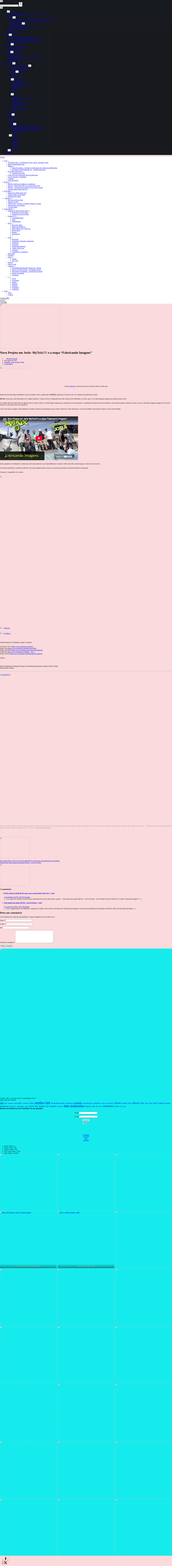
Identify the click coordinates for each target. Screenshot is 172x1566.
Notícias (161, 1103)
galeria (129, 1103)
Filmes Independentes (19, 246)
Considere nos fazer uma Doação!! (86, 1137)
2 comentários (8, 364)
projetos (42, 1106)
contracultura (25, 1103)
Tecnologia (15, 280)
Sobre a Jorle (12, 264)
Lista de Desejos (13, 180)
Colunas (10, 266)
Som (9, 223)
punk (47, 1106)
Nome (2, 920)
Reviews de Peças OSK (15, 200)
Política (14, 282)
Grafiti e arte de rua (18, 248)
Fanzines (11, 255)
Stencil (100, 1106)
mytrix (155, 1103)
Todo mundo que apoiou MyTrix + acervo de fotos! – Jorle (23, 903)
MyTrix (6, 182)
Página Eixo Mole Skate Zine (17, 193)
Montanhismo (16, 221)
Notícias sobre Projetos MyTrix (18, 189)
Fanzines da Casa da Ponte (16, 205)
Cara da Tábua (12, 207)
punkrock (53, 1106)
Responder (26, 897)
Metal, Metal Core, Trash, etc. (21, 228)
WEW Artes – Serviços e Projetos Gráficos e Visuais (24, 203)
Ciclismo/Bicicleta (17, 218)
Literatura (15, 250)
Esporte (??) (12, 216)
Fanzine (118, 1103)
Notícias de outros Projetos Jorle (18, 211)
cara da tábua (18, 1103)
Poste (36, 1106)
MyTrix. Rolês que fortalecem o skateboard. (22, 184)
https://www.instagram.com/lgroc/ (22, 646)
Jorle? (6, 291)
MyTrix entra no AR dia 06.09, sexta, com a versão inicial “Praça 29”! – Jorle (29, 893)
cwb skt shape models (58, 1103)
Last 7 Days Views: (10, 1151)
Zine (121, 1106)
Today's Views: (9, 1148)
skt (97, 1106)
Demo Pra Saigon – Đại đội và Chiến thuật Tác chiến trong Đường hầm (34, 168)
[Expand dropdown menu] (8, 161)
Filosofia (14, 286)
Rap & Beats (16, 230)
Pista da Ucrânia (13, 202)
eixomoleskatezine (88, 1103)
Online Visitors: (9, 1146)
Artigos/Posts (8, 209)
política (26, 1106)
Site (1, 928)
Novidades (167, 1103)
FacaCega (103, 1103)
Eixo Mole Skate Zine (15, 171)
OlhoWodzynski (4, 1106)
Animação (15, 243)
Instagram (7, 628)
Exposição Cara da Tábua (20, 212)
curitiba (39, 1102)
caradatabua (10, 1103)
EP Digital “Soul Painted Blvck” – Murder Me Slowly (29, 170)
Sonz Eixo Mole (17, 225)
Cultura (31, 1103)
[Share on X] (5, 1563)
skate (66, 1105)
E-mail (3, 924)
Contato (10, 295)
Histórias (15, 284)
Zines (124, 1106)
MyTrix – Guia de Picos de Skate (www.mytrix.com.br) (25, 187)
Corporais (15, 245)
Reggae (14, 232)
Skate (13, 220)
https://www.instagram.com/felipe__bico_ (21, 652)
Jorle (12, 362)
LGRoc (146, 1103)
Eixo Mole (7, 191)
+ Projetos (7, 198)
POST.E (31, 1106)
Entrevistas (11, 253)
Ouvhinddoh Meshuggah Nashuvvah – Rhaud (26, 268)
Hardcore (136, 1103)
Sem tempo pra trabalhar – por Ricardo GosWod (27, 271)
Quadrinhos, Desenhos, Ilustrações (23, 241)
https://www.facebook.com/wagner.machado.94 (27, 650)
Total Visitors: (8, 1153)
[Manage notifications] (3, 1562)
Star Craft (15, 261)
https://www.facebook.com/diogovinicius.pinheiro (26, 654)
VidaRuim (117, 1106)
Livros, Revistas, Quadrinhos (17, 177)
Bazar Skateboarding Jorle (16, 164)
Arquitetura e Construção (20, 252)
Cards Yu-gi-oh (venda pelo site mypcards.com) (23, 175)
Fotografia (15, 239)
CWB (47, 1102)
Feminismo (15, 287)
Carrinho (11, 178)
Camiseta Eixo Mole (18, 173)
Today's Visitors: (9, 1149)
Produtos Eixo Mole (14, 196)
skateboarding (77, 1105)
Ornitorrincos (13, 1106)
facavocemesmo (110, 1103)
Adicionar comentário (7, 942)
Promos (10, 262)
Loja (5, 161)
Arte (9, 237)
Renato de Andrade (18, 273)
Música (10, 166)
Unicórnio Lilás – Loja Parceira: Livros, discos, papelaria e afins (28, 162)
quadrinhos (60, 1106)
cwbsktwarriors (69, 1103)
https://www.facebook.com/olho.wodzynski (22, 648)
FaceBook (7, 633)
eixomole (78, 1103)
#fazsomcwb (16, 234)
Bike (6, 1103)
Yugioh (14, 259)
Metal (150, 1103)
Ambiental (15, 289)
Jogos (10, 257)
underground (108, 1106)
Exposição (97, 1103)
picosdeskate (20, 1106)
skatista (93, 1106)
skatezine (88, 1106)
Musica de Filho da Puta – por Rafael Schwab (26, 270)
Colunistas (15, 275)
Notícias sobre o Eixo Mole (16, 195)
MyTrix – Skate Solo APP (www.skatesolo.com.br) (24, 186)
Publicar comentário (6, 946)
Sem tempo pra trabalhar (43, 828)
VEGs (14, 278)
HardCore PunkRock (18, 227)
